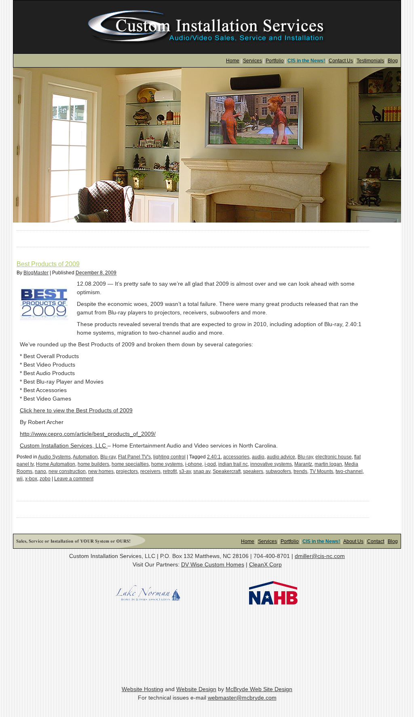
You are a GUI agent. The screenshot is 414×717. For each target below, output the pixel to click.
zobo (45, 479)
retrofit (170, 471)
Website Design (196, 689)
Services (252, 61)
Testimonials (370, 61)
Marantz (303, 464)
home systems (167, 464)
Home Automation (55, 464)
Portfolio (275, 61)
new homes (101, 471)
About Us (353, 541)
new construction (67, 471)
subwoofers (278, 471)
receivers (150, 471)
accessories (236, 457)
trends (300, 471)
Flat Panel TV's (134, 457)
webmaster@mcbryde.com (242, 697)
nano (40, 471)
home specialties (130, 464)
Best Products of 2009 (48, 264)
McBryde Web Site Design (259, 689)
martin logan (328, 464)
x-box (31, 479)
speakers (253, 471)
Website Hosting (142, 689)
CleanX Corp (265, 564)
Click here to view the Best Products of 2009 (76, 410)
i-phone (193, 464)
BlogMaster (36, 273)
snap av (201, 471)
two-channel (349, 471)
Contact (375, 541)
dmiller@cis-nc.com (320, 556)
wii (20, 479)
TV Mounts (321, 471)
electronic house (333, 457)
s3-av (185, 471)
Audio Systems (54, 457)
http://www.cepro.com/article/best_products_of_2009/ (88, 434)
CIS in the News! (306, 61)
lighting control (169, 457)
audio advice (281, 457)
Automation (85, 457)
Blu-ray (108, 457)
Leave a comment (73, 479)
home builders (93, 464)
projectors (127, 471)
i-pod (210, 464)
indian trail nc (233, 464)
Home (232, 61)
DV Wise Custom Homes (212, 564)
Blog (393, 61)
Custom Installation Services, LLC (64, 445)
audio (258, 457)
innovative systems (271, 464)
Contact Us (341, 61)
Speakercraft (227, 471)
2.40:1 (214, 457)
